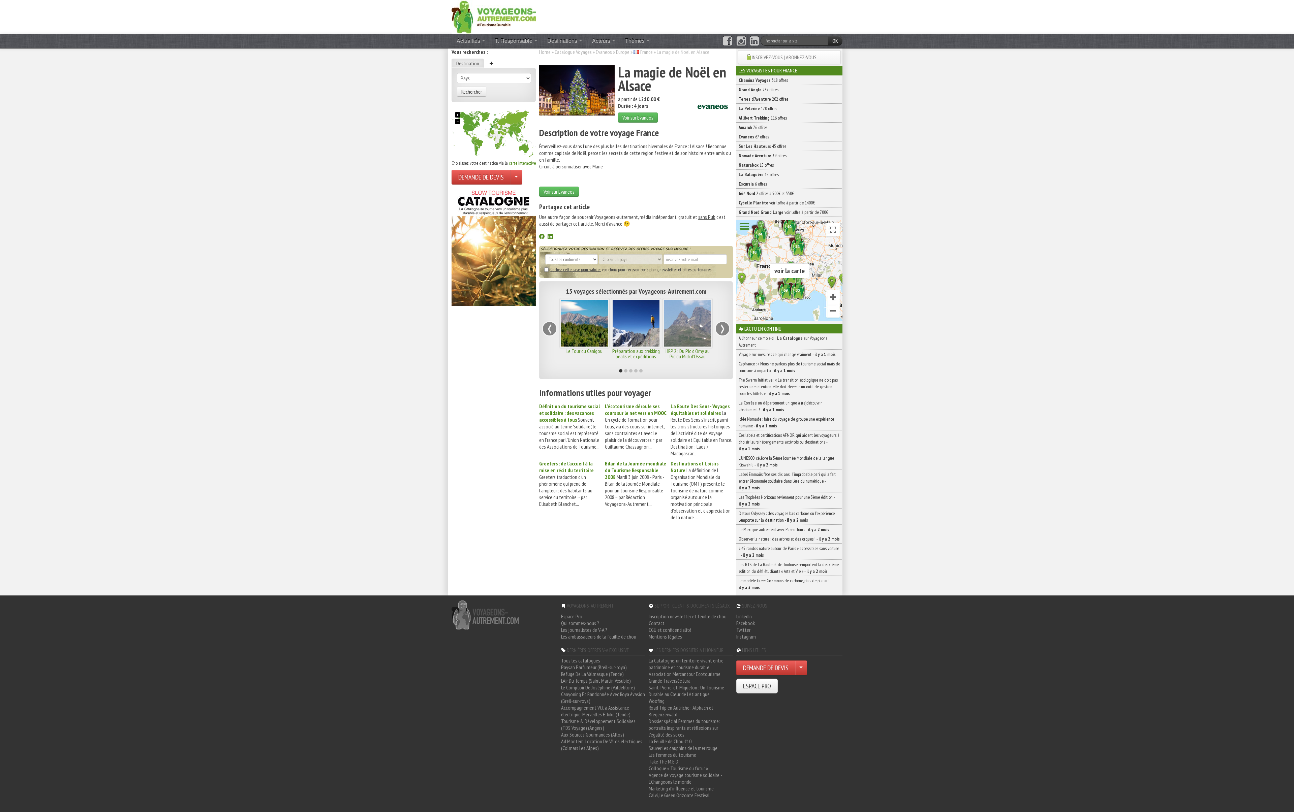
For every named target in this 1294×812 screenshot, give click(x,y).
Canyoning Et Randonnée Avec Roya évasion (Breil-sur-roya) (603, 697)
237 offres (758, 90)
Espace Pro (571, 616)
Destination (467, 63)
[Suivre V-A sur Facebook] (727, 41)
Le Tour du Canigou (578, 351)
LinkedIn (744, 616)
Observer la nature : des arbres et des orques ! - (789, 539)
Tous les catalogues (580, 660)
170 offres (758, 108)
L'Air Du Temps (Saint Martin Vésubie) (596, 680)
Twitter (743, 629)
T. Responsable (514, 40)
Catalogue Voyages (573, 51)
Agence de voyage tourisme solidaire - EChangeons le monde (685, 778)
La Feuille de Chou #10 (670, 741)
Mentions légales (665, 636)
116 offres (763, 118)
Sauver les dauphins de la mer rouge (683, 748)
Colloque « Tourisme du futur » (678, 768)
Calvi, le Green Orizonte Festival (679, 795)
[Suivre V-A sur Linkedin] (754, 41)
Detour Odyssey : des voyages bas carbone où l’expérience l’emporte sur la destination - (787, 516)
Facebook (745, 623)
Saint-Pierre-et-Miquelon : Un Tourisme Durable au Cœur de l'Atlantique (686, 690)
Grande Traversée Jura (669, 680)
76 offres (753, 127)
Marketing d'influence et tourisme (681, 788)
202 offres (763, 99)
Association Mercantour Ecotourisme (684, 674)
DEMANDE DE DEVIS (481, 177)
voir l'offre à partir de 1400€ (777, 203)
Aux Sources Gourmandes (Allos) (592, 734)
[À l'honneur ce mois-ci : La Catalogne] (494, 246)
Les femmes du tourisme (672, 754)
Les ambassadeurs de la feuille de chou (598, 636)
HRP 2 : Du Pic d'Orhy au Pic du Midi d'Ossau (681, 354)
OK (835, 40)
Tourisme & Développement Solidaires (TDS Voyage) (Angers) (598, 724)
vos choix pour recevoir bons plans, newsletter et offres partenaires (630, 269)
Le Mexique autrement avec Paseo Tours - (784, 529)
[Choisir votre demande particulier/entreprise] (516, 177)
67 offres (754, 137)
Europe (622, 51)
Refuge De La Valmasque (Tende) (592, 674)
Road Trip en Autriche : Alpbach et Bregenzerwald (681, 711)
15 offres (756, 165)
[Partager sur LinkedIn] (550, 237)
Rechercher (471, 91)
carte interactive (522, 163)
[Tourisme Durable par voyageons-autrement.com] (494, 16)
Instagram (746, 636)
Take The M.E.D (663, 761)
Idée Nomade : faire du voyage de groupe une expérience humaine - (786, 422)
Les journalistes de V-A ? (584, 629)
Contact (657, 623)
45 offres (762, 146)
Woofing (657, 700)
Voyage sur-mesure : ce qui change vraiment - (787, 354)
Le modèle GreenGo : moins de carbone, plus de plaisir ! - (785, 584)
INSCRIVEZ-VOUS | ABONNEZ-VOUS (784, 57)
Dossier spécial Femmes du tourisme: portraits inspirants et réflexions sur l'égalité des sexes (684, 728)
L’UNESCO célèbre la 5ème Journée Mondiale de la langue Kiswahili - (786, 461)
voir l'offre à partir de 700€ (783, 212)
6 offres (753, 184)
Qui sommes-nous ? (580, 623)
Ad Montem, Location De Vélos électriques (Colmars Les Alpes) (601, 744)
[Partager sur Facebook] (542, 237)
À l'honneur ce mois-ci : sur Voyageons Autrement (783, 341)
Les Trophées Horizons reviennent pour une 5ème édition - (787, 500)
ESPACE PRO (757, 686)
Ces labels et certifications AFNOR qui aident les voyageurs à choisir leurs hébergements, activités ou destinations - (789, 442)
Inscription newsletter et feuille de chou (688, 616)
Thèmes (635, 40)
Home (545, 51)
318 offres (763, 80)
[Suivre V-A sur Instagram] (741, 41)
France (646, 51)
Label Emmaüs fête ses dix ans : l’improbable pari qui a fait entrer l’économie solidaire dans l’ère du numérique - (787, 481)
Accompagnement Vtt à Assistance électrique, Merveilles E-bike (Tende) (595, 711)
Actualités (469, 40)
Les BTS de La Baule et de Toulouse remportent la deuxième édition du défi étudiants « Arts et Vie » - (789, 567)
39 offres (763, 156)
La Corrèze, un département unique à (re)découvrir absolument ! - (780, 406)
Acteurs (602, 40)
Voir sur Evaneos (637, 117)
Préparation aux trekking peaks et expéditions (630, 354)
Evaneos (604, 51)
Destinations (563, 40)
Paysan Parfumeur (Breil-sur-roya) (594, 667)
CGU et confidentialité (670, 629)
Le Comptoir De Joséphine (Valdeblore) (598, 687)
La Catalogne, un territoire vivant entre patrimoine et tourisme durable (686, 664)
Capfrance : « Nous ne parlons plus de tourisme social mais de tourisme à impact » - (789, 367)
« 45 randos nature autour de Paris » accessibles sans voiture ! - (789, 551)
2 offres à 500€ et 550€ (766, 193)
